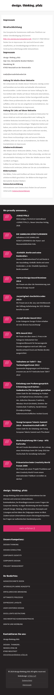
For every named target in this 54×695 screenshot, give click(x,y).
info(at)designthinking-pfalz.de (15, 654)
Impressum (27, 685)
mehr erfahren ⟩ (27, 528)
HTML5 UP (32, 676)
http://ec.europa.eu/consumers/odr (17, 39)
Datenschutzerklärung (21, 191)
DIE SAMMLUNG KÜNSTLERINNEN (31, 234)
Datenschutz (27, 680)
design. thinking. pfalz (27, 5)
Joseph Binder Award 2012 (28, 318)
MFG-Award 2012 (24, 333)
